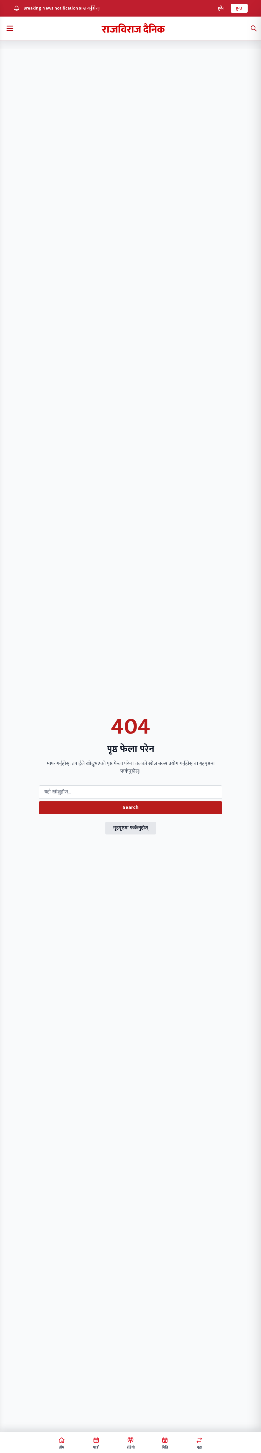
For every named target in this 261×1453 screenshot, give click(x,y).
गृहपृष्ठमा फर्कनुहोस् (130, 828)
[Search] (254, 28)
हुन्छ (239, 8)
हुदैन (221, 8)
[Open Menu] (10, 28)
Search (130, 807)
